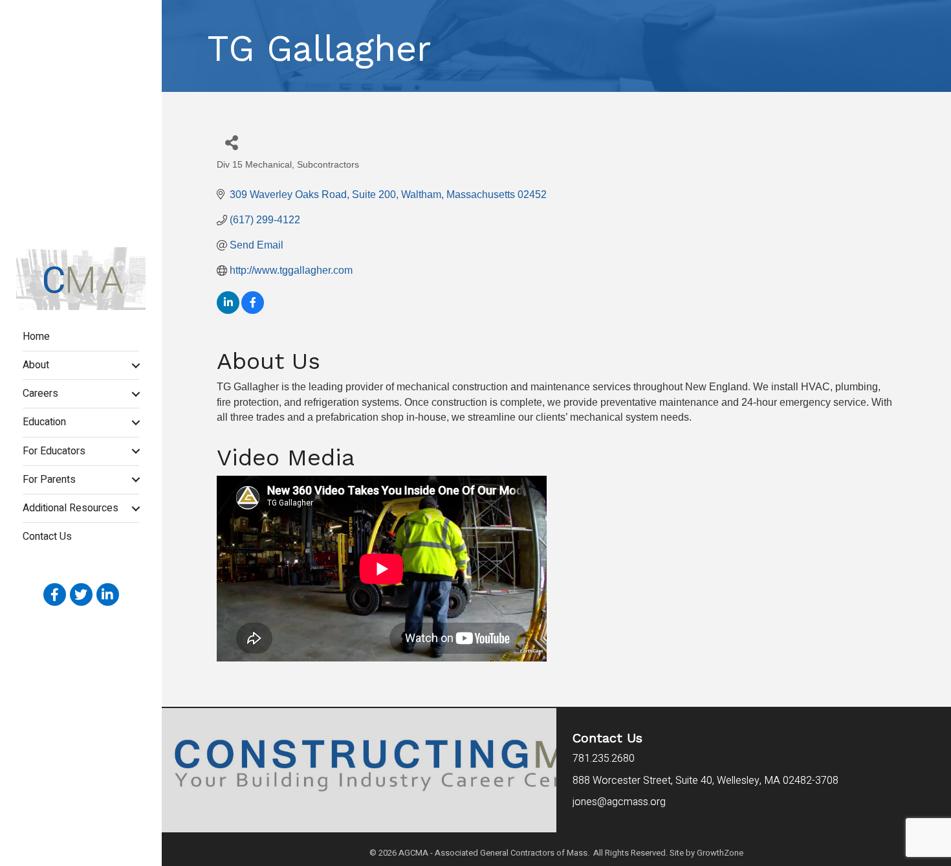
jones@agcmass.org (620, 802)
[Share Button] (231, 142)
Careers (40, 393)
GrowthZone (720, 853)
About (36, 365)
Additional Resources (70, 508)
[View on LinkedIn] (228, 310)
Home (36, 336)
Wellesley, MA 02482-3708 (705, 780)
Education (44, 422)
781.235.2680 (604, 758)
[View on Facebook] (252, 310)
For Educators (54, 451)
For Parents (49, 479)
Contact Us (47, 536)
